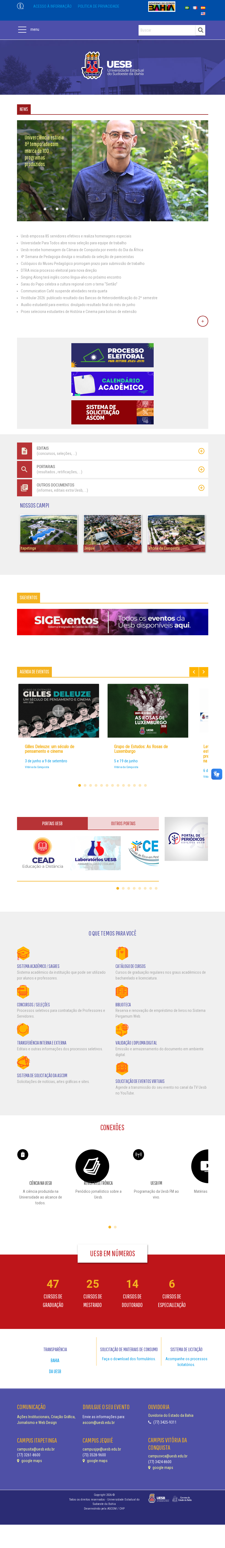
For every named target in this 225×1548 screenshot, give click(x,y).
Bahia (55, 1360)
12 (140, 785)
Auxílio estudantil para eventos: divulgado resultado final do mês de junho (78, 305)
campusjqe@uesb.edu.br (102, 1449)
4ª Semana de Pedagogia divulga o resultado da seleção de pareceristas (77, 256)
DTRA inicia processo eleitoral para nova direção (59, 270)
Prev (194, 672)
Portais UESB (52, 823)
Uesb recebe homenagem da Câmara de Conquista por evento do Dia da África (82, 250)
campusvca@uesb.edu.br (167, 1456)
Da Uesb (55, 1371)
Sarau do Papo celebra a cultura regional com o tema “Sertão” (69, 284)
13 (145, 785)
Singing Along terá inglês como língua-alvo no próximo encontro (71, 277)
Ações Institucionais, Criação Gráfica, (46, 1417)
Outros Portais (123, 823)
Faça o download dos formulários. (129, 1359)
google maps (31, 1461)
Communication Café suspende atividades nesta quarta (64, 291)
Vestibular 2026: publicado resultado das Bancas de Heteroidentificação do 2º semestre (89, 298)
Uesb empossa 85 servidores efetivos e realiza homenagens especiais (76, 236)
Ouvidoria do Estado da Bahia (170, 1415)
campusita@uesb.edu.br (36, 1449)
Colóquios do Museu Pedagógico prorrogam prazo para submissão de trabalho (83, 263)
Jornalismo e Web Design (37, 1422)
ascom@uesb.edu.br (99, 1422)
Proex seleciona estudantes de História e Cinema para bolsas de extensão (79, 311)
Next (203, 672)
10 (129, 785)
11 (134, 785)
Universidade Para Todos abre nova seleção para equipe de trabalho (73, 243)
